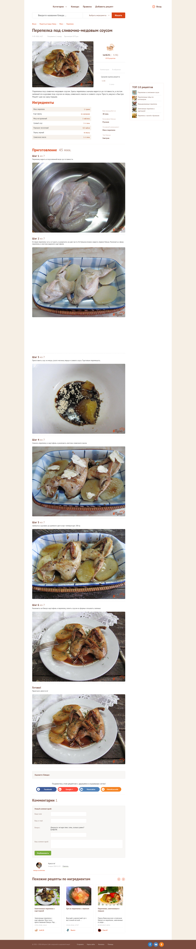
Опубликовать (43, 853)
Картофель (37, 114)
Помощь (110, 944)
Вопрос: (37, 827)
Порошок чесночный (41, 128)
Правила (87, 6)
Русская (106, 122)
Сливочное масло (39, 137)
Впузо (34, 24)
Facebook (48, 789)
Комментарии (104, 70)
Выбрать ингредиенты (97, 15)
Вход (159, 6)
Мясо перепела (39, 109)
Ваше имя (38, 814)
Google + (69, 789)
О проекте (80, 944)
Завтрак (106, 138)
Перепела (70, 24)
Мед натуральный (40, 119)
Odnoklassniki (112, 789)
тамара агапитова (39, 870)
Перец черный (38, 132)
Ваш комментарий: (42, 842)
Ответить (65, 866)
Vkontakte (91, 789)
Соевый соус (38, 123)
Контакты (101, 944)
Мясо (61, 24)
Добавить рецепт (104, 6)
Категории (58, 6)
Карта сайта (91, 944)
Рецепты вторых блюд (48, 24)
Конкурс (75, 6)
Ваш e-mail (39, 821)
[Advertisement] (78, 335)
